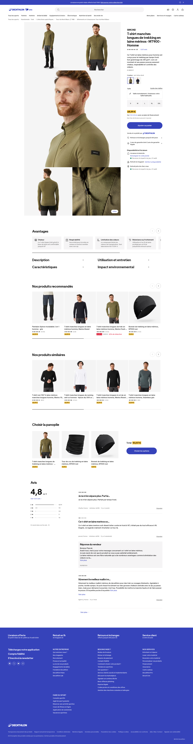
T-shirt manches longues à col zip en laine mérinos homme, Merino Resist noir (111, 396)
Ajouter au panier (145, 125)
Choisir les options (141, 451)
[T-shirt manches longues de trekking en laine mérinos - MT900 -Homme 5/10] (96, 191)
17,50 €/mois (133, 115)
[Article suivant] (158, 230)
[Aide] (172, 9)
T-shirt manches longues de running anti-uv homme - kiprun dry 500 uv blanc (79, 396)
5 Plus (115, 211)
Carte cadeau (179, 15)
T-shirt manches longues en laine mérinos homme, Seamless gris (142, 396)
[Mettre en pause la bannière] (180, 2)
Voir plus (83, 560)
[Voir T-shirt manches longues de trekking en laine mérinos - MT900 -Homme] (45, 444)
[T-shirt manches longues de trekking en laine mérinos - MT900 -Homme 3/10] (72, 118)
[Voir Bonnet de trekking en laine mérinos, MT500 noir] (104, 444)
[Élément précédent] (152, 230)
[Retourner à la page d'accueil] (20, 9)
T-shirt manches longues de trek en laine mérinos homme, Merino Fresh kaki (111, 328)
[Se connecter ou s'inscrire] (177, 9)
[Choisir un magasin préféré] (168, 9)
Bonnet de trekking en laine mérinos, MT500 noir (144, 328)
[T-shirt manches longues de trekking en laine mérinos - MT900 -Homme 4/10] (48, 191)
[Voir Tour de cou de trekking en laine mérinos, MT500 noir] (75, 444)
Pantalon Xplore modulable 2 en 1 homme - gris (46, 328)
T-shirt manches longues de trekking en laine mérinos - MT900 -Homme (43, 462)
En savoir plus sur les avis (39, 525)
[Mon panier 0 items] (182, 9)
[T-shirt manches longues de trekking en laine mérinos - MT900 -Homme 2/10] (48, 46)
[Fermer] (183, 2)
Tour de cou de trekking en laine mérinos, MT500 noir (75, 462)
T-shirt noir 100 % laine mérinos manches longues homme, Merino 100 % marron (48, 396)
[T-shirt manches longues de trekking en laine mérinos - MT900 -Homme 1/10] (96, 46)
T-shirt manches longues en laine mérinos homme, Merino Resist (77, 328)
